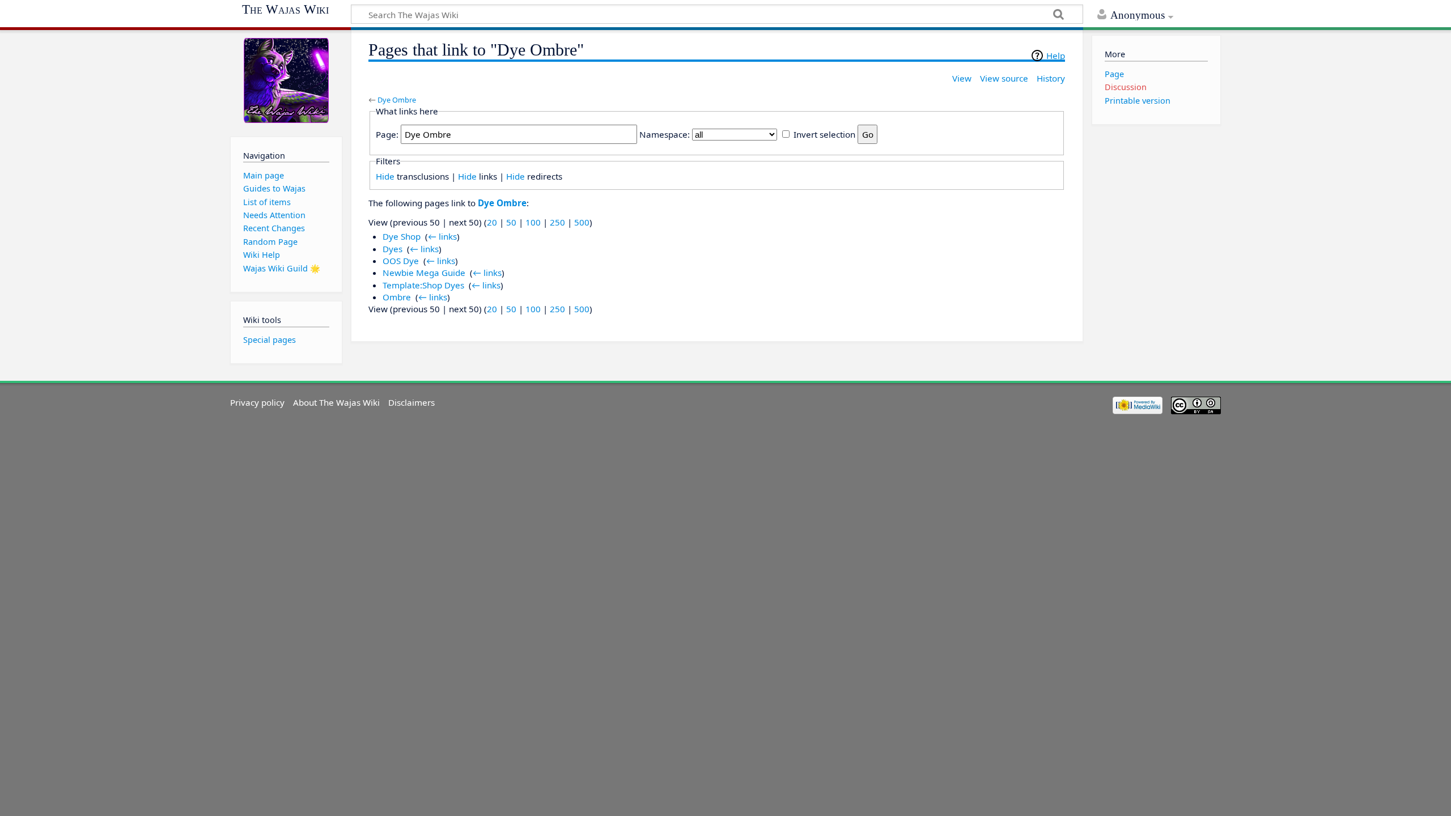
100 (533, 222)
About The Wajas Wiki (336, 402)
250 (557, 222)
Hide (385, 176)
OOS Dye (401, 260)
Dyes (392, 248)
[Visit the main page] (286, 80)
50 (511, 222)
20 (492, 222)
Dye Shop (402, 236)
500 (581, 222)
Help (1055, 55)
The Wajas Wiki (285, 10)
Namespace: (664, 134)
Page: (387, 134)
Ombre (397, 297)
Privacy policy (257, 402)
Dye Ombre (396, 100)
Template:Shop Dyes (423, 285)
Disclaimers (411, 402)
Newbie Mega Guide (424, 272)
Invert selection (824, 134)
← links (442, 236)
